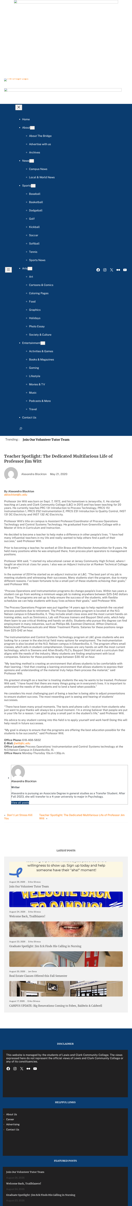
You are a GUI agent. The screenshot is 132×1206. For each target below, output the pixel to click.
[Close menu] (18, 107)
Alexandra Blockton (23, 781)
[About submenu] (32, 128)
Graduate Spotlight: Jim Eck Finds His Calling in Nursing (45, 946)
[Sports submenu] (33, 186)
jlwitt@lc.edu (22, 743)
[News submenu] (31, 161)
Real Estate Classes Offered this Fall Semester (38, 976)
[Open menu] (8, 270)
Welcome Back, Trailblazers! (27, 916)
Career (10, 1119)
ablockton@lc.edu (15, 494)
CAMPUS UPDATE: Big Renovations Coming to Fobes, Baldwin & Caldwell (55, 1005)
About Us (11, 1114)
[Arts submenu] (30, 268)
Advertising (13, 1124)
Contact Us (12, 1129)
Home (26, 119)
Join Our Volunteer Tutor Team (46, 440)
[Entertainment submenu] (42, 343)
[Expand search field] (20, 430)
